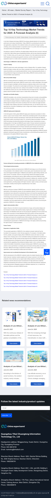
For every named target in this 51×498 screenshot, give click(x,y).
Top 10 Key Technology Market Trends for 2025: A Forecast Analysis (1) (20, 275)
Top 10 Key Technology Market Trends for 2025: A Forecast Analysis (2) (20, 277)
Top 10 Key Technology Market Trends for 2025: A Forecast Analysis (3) (20, 280)
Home (4, 10)
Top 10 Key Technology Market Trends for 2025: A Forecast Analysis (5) (20, 286)
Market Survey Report (23, 10)
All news (11, 10)
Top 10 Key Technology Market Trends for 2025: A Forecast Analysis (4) (20, 283)
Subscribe (5, 415)
